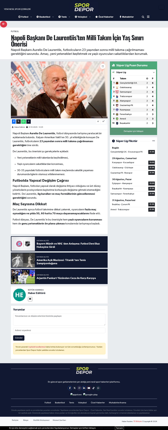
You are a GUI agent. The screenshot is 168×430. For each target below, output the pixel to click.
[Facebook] (70, 388)
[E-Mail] (30, 299)
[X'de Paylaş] (18, 121)
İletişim (15, 420)
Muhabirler (128, 17)
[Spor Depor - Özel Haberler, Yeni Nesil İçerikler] (84, 7)
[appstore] (76, 395)
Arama (143, 17)
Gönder (19, 338)
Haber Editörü (19, 127)
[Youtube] (89, 388)
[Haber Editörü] (19, 295)
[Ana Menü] (149, 17)
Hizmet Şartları (59, 420)
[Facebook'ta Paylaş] (14, 121)
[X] (74, 388)
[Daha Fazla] (28, 121)
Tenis (64, 17)
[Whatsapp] (98, 388)
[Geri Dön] (3, 24)
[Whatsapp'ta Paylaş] (23, 121)
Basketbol (44, 17)
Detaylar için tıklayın (133, 131)
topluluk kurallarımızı (37, 347)
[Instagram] (79, 388)
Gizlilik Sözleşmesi (41, 420)
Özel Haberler (105, 17)
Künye (25, 420)
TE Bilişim (137, 421)
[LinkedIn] (84, 388)
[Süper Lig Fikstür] (153, 141)
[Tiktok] (93, 388)
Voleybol (82, 17)
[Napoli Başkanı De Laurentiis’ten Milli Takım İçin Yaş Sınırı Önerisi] (59, 89)
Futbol (24, 17)
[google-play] (90, 395)
